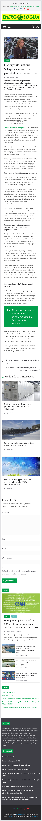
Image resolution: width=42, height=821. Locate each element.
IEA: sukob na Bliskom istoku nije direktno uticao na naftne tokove (22, 369)
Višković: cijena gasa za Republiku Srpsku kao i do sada (21, 361)
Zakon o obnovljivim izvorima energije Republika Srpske (20, 699)
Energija (7, 60)
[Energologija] (4, 26)
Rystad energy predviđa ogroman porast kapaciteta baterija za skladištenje (19, 406)
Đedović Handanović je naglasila (15, 128)
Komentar (6, 512)
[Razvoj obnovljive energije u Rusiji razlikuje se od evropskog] (21, 421)
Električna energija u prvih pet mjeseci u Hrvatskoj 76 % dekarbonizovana (17, 482)
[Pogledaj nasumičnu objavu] (37, 26)
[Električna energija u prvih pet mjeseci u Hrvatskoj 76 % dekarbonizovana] (21, 458)
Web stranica (7, 558)
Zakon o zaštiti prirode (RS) (11, 761)
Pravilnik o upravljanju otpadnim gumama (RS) (17, 786)
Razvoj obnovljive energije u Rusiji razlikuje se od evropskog (19, 444)
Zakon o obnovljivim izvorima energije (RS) (16, 765)
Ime (4, 539)
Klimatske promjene (8, 692)
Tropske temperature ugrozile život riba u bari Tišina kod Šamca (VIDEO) (26, 663)
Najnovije (7, 616)
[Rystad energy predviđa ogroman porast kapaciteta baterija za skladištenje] (21, 382)
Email (4, 548)
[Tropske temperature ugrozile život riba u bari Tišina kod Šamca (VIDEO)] (8, 664)
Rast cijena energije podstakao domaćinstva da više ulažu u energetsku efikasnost (24, 7)
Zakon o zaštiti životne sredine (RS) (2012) (16, 769)
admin (19, 77)
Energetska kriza (7, 695)
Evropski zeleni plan (8, 757)
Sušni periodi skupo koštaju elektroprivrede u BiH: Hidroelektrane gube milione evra (25, 649)
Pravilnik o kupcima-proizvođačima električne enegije (19, 707)
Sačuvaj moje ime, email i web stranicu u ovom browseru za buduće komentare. (19, 572)
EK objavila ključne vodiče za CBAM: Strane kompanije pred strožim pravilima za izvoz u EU (21, 624)
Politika (14, 616)
